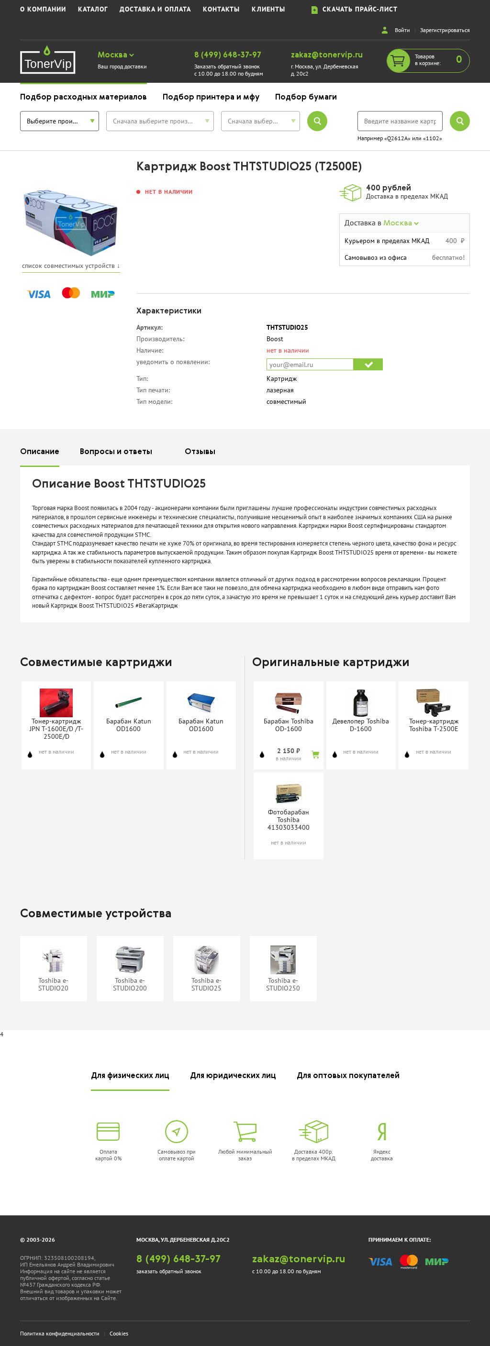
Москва (113, 55)
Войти (402, 29)
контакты (221, 9)
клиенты (268, 9)
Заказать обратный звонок (227, 66)
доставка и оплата (155, 9)
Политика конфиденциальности (60, 1333)
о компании (43, 9)
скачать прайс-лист (358, 9)
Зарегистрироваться (445, 29)
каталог (93, 9)
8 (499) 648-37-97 (227, 55)
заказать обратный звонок (168, 1271)
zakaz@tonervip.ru (327, 55)
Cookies (119, 1333)
